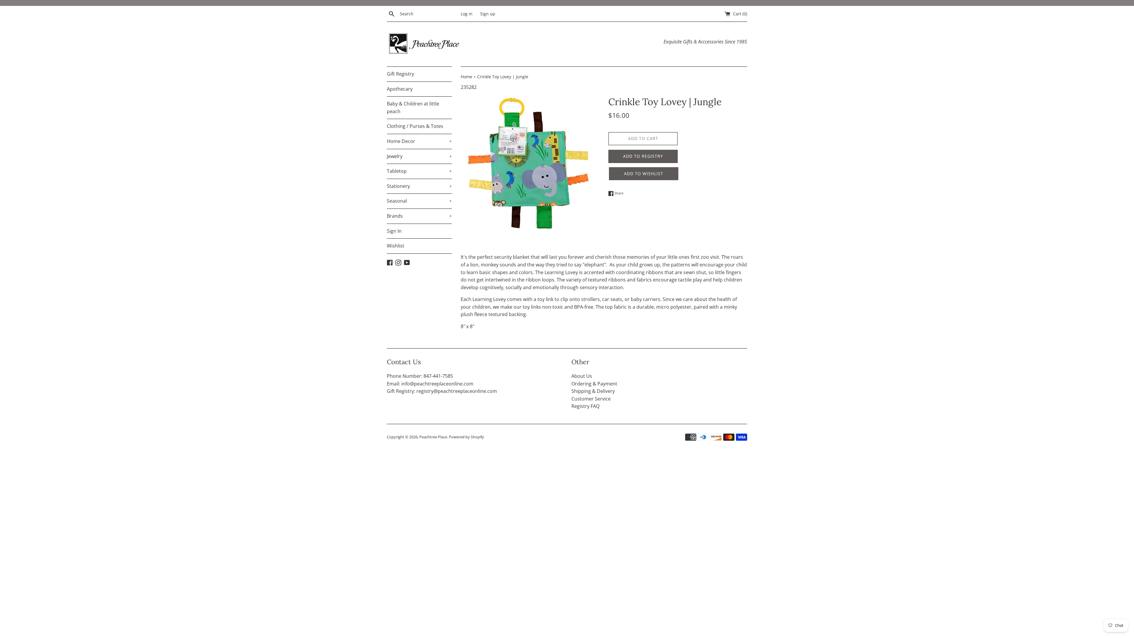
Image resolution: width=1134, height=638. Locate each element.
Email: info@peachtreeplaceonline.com (430, 383)
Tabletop (419, 171)
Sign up (487, 14)
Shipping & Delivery (593, 391)
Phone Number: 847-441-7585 (420, 376)
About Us (581, 376)
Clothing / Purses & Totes (415, 126)
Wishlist (395, 245)
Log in (466, 14)
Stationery (419, 186)
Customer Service (591, 399)
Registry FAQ (585, 406)
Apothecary (400, 89)
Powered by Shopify (466, 437)
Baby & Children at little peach (413, 107)
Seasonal (419, 201)
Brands (419, 216)
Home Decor (419, 141)
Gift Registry (400, 74)
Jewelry (419, 156)
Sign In (394, 231)
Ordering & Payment (594, 383)
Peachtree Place (433, 437)
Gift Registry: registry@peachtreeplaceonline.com (442, 391)
